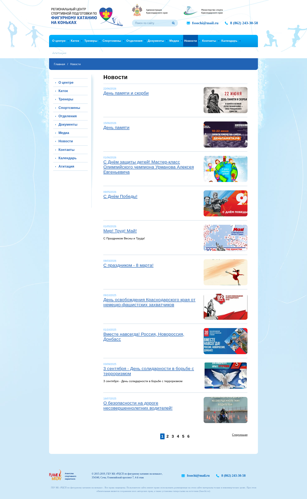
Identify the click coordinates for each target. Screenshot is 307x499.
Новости (190, 40)
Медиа (174, 40)
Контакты (209, 40)
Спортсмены (112, 40)
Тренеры (90, 40)
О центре (59, 40)
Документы (156, 40)
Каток (75, 40)
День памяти (116, 127)
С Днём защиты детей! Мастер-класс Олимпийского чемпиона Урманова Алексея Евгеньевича (148, 166)
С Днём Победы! (120, 196)
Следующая (239, 434)
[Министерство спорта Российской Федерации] (202, 9)
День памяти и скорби (126, 93)
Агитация (59, 52)
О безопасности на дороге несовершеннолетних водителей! (138, 405)
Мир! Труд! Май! (120, 230)
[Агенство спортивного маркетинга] (62, 474)
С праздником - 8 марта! (128, 265)
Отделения (134, 40)
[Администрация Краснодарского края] (149, 9)
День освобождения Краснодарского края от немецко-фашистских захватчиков (149, 302)
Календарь (229, 40)
